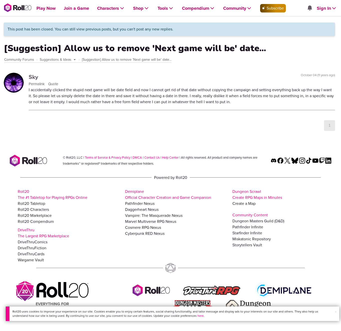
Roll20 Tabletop (31, 203)
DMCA (137, 157)
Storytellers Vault (247, 245)
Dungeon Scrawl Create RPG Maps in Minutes (257, 194)
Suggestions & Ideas (56, 59)
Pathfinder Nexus (140, 203)
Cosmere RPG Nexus (143, 227)
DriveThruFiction (32, 248)
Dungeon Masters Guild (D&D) (258, 221)
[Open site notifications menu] (309, 8)
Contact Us (152, 157)
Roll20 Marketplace (35, 215)
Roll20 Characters (33, 209)
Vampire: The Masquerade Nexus (153, 215)
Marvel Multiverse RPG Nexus (150, 221)
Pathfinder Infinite (247, 227)
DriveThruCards (31, 254)
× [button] (336, 312)
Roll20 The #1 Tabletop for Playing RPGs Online (52, 194)
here (200, 316)
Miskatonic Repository (251, 239)
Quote (53, 84)
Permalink (37, 84)
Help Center (170, 157)
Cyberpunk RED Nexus (145, 233)
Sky (33, 77)
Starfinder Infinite (247, 233)
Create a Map (244, 203)
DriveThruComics (32, 242)
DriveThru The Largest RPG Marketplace (43, 233)
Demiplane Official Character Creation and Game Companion (168, 194)
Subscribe (275, 8)
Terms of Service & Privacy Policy (107, 157)
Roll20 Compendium (36, 221)
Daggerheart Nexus (142, 209)
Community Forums (19, 59)
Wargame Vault (31, 260)
